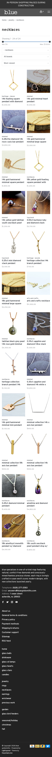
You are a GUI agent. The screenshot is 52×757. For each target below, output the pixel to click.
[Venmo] (47, 747)
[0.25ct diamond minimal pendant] (13, 486)
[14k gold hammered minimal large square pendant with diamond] (38, 122)
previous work (8, 703)
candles (5, 674)
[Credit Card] (32, 747)
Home (4, 20)
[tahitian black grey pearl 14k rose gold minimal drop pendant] (13, 324)
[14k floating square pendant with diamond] (13, 82)
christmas (6, 725)
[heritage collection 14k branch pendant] (38, 243)
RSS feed (6, 641)
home (4, 649)
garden (5, 709)
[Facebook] (3, 602)
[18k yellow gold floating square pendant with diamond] (38, 162)
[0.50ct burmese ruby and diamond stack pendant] (38, 203)
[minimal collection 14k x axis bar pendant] (38, 405)
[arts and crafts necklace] (38, 284)
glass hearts (7, 666)
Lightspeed (6, 751)
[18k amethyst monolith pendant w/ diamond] (13, 526)
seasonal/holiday (10, 720)
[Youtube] (17, 602)
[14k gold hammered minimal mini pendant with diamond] (13, 405)
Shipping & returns (10, 628)
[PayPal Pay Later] (42, 747)
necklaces (20, 20)
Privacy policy (8, 619)
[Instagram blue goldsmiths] (12, 602)
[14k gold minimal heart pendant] (38, 82)
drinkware (6, 657)
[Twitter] (7, 602)
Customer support (10, 632)
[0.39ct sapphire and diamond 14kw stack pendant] (38, 324)
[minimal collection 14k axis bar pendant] (38, 446)
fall (3, 729)
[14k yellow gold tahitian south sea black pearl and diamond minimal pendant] (13, 203)
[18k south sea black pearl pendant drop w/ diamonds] (38, 526)
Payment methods (10, 624)
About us (6, 611)
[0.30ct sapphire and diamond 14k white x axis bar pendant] (38, 365)
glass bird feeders (10, 714)
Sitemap (6, 636)
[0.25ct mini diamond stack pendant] (13, 243)
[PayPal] (37, 747)
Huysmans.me (7, 753)
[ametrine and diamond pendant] (38, 486)
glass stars (7, 670)
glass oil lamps (8, 662)
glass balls (6, 653)
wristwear (6, 698)
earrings (5, 694)
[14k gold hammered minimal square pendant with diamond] (13, 162)
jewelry (11, 20)
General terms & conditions (14, 615)
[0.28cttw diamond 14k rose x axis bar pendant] (13, 122)
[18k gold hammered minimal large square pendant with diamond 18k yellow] (13, 284)
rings (4, 686)
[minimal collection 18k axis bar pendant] (13, 446)
